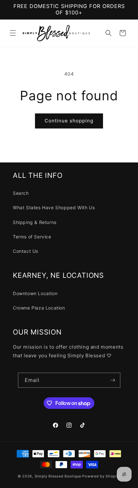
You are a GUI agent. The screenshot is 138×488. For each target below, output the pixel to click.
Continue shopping (69, 121)
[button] (13, 33)
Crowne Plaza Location (39, 307)
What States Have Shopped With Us (54, 207)
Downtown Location (35, 293)
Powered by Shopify (101, 476)
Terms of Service (32, 236)
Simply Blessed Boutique (58, 476)
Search (21, 193)
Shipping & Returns (34, 222)
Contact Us (25, 251)
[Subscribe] (113, 380)
